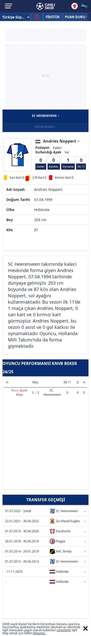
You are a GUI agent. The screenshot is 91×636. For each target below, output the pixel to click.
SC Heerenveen (44, 116)
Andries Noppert (60, 141)
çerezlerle (64, 630)
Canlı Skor (45, 6)
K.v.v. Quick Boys (19, 392)
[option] (17, 154)
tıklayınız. (39, 633)
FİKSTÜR (53, 17)
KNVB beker (44, 127)
